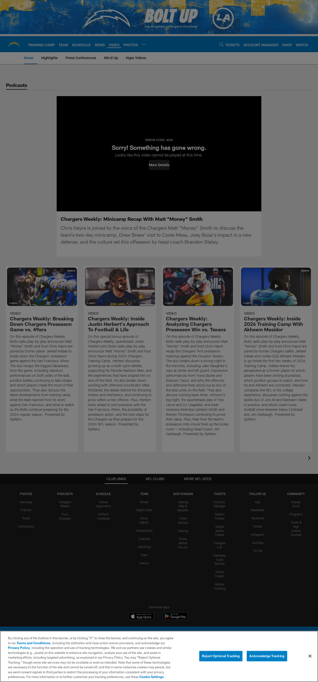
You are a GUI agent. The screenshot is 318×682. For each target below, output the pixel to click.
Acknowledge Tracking (266, 656)
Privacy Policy (19, 648)
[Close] (310, 656)
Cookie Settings (151, 677)
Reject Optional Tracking (221, 656)
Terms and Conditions (33, 643)
